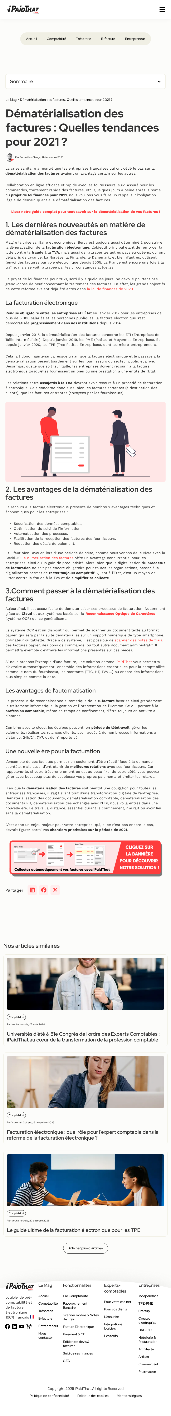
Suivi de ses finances (78, 1353)
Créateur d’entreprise (147, 1320)
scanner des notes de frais (138, 640)
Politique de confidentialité (49, 1396)
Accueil (31, 39)
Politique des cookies (92, 1396)
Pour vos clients (115, 1309)
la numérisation (37, 558)
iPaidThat (124, 662)
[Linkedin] (14, 1326)
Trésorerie (83, 39)
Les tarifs (111, 1336)
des (55, 558)
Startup (144, 1311)
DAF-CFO (145, 1330)
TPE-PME (145, 1303)
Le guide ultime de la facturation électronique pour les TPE (73, 1230)
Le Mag (11, 99)
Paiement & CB (74, 1334)
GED (66, 1361)
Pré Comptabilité (75, 1296)
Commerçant (148, 1364)
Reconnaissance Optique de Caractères (120, 613)
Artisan (143, 1356)
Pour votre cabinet (117, 1302)
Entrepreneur (135, 39)
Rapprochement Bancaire (75, 1305)
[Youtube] (21, 1326)
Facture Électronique (78, 1327)
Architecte (146, 1349)
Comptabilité (56, 39)
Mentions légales (129, 1396)
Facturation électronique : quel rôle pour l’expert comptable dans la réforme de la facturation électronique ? (82, 1135)
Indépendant (148, 1296)
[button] (159, 81)
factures (65, 558)
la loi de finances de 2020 (110, 289)
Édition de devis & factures (76, 1344)
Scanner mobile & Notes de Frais (81, 1317)
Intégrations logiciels (113, 1326)
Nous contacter (45, 1335)
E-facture (108, 39)
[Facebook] (7, 1326)
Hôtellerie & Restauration (147, 1339)
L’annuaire (111, 1317)
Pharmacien (147, 1371)
